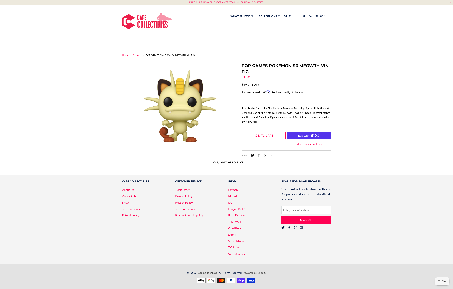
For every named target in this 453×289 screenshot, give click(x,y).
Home (125, 55)
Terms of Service (185, 209)
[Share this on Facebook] (258, 155)
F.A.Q (125, 202)
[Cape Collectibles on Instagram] (296, 228)
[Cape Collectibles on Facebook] (290, 228)
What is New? (241, 16)
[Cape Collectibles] (147, 18)
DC (230, 202)
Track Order (182, 189)
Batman (233, 189)
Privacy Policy (184, 202)
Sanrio (232, 234)
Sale (287, 16)
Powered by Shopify (254, 272)
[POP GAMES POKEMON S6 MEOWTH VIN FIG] (180, 106)
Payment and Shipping (189, 215)
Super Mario (236, 241)
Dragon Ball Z (236, 209)
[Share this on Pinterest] (265, 155)
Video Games (236, 254)
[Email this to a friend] (271, 155)
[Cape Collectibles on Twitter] (283, 228)
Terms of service (132, 209)
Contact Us (129, 196)
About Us (128, 189)
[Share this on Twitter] (252, 155)
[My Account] (304, 17)
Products (137, 55)
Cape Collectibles (207, 272)
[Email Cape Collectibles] (302, 228)
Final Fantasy (236, 215)
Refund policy (130, 215)
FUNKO (246, 77)
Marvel (232, 196)
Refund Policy (183, 196)
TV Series (234, 247)
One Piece (234, 228)
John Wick (235, 221)
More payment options (309, 144)
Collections (269, 16)
